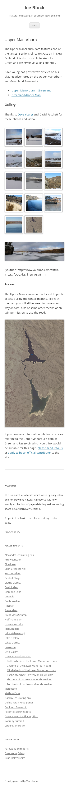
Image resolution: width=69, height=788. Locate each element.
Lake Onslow (12, 638)
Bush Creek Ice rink (15, 568)
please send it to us (50, 448)
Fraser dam (11, 610)
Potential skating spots (18, 711)
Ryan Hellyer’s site (15, 758)
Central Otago (13, 578)
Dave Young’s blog (15, 753)
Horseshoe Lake (14, 624)
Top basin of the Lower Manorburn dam (30, 684)
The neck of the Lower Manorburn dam (29, 679)
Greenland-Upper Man (26, 95)
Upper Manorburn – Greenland (32, 90)
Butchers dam (13, 573)
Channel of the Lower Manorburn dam (29, 665)
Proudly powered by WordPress (21, 781)
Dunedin (9, 596)
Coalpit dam (11, 587)
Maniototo (11, 688)
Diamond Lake (13, 592)
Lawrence (10, 647)
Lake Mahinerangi (15, 633)
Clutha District (13, 582)
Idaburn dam (12, 628)
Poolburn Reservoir (16, 707)
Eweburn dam (13, 601)
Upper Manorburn (15, 725)
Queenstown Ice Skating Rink (21, 716)
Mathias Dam (12, 693)
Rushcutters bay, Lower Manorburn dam (30, 675)
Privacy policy (12, 532)
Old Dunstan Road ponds (19, 702)
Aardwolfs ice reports (17, 748)
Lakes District (12, 642)
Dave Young (25, 114)
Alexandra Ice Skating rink (19, 555)
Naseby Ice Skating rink (18, 698)
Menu (34, 25)
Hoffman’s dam (13, 619)
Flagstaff (9, 605)
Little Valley (11, 651)
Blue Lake (10, 564)
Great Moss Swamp (16, 615)
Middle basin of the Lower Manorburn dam (31, 670)
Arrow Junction (13, 559)
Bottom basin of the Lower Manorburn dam (32, 661)
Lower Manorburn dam (18, 656)
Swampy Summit (14, 721)
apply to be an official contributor (29, 452)
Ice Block (35, 8)
